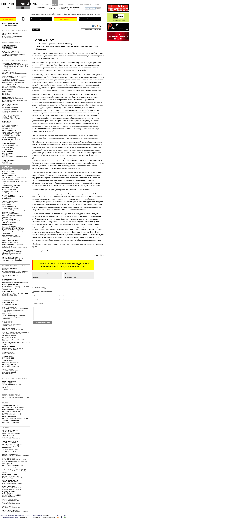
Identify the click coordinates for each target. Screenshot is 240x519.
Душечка (36, 277)
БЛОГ (41, 4)
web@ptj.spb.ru (37, 517)
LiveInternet (100, 26)
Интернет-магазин (8, 19)
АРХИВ (54, 4)
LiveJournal (95, 26)
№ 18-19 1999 (55, 8)
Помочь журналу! (65, 19)
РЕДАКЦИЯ (88, 4)
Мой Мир (97, 26)
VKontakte (93, 26)
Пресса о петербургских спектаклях (41, 19)
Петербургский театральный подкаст (89, 19)
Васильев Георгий (71, 277)
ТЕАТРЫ (79, 4)
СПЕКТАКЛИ (70, 4)
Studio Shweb (23, 517)
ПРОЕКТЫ (97, 4)
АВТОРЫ (48, 4)
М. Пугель (36, 29)
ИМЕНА (61, 4)
